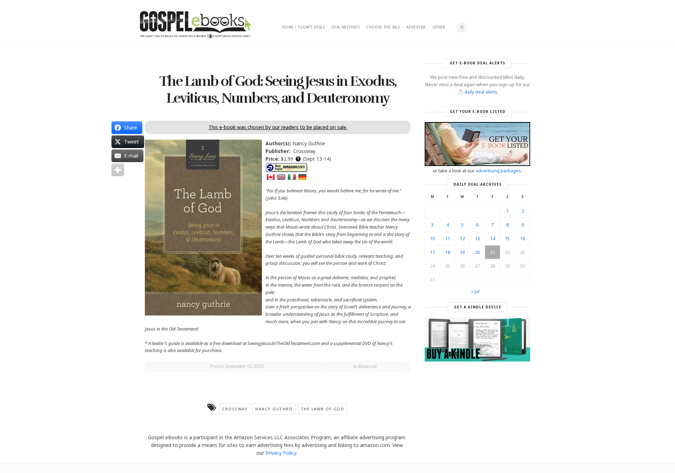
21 (492, 252)
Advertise (416, 27)
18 (447, 252)
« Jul (475, 291)
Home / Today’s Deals (303, 27)
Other (438, 27)
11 (447, 238)
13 (477, 238)
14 (492, 238)
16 (522, 238)
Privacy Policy (280, 452)
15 (507, 238)
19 (462, 252)
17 (432, 252)
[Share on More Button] (117, 170)
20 (477, 252)
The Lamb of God (323, 408)
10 (432, 238)
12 (462, 238)
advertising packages (498, 170)
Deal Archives (345, 27)
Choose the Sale (383, 27)
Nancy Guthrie (274, 408)
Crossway (235, 408)
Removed (367, 366)
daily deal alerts (480, 92)
